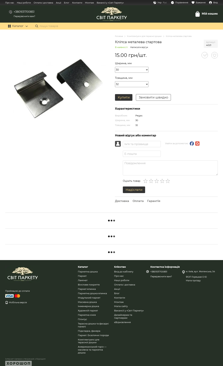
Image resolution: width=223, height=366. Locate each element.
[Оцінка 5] (168, 181)
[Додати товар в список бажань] (214, 55)
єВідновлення (122, 322)
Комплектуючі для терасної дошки (88, 341)
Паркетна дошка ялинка (92, 293)
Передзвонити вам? (24, 16)
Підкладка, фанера (89, 330)
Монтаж (89, 2)
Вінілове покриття (89, 284)
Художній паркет (88, 310)
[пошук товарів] (37, 26)
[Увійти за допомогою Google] (197, 143)
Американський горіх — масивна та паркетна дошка (92, 349)
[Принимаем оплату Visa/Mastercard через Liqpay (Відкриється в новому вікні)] (13, 295)
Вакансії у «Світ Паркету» (110, 2)
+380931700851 (24, 11)
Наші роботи (24, 2)
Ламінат (82, 280)
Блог (66, 2)
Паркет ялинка (87, 289)
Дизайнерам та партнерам (123, 316)
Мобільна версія (17, 302)
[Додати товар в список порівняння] (205, 55)
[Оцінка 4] (163, 181)
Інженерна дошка (88, 306)
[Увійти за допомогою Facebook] (192, 143)
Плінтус (82, 319)
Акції (58, 2)
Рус (165, 3)
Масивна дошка (87, 302)
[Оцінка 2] (152, 181)
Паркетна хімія (87, 314)
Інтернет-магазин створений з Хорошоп (25, 359)
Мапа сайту (121, 306)
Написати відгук (139, 47)
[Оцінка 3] (157, 181)
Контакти (77, 2)
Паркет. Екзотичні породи (93, 335)
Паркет (82, 275)
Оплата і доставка (43, 2)
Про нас (9, 2)
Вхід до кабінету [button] (123, 271)
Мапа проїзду (193, 280)
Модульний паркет (89, 297)
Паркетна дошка (88, 271)
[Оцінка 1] (146, 181)
